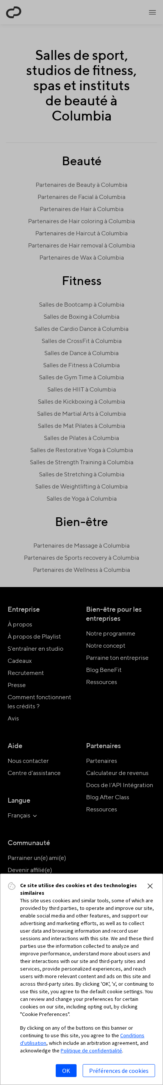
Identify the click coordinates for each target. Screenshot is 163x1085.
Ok (66, 1070)
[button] (150, 886)
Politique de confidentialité (91, 1050)
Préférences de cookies (119, 1070)
